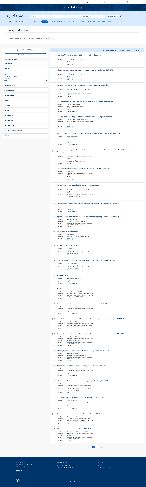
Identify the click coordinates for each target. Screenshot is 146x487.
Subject (6, 110)
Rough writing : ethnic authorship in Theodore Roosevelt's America (81, 414)
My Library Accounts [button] (135, 2)
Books (5, 74)
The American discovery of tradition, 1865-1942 (74, 429)
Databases (81, 21)
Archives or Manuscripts (59, 21)
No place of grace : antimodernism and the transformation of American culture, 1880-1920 (88, 133)
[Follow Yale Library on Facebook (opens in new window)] (17, 471)
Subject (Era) (8, 120)
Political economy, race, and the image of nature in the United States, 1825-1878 (84, 70)
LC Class (6, 136)
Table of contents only (74, 340)
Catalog (44, 21)
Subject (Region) (9, 115)
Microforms (7, 78)
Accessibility (101, 462)
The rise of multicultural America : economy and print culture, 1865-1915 (82, 304)
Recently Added (9, 95)
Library (6, 100)
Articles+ (72, 21)
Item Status (8, 63)
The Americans (62, 275)
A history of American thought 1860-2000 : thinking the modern (79, 55)
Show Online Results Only (25, 55)
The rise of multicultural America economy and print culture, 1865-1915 (82, 366)
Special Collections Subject (13, 130)
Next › (68, 50)
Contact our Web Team (64, 470)
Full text (70, 63)
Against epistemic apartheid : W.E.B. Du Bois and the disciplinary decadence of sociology (88, 217)
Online (5, 80)
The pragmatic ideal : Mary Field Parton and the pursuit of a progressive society (84, 117)
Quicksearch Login (94, 2)
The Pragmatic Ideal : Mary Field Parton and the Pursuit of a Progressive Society (84, 102)
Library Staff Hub (103, 470)
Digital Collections (93, 21)
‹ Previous (61, 50)
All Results (35, 21)
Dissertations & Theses (10, 76)
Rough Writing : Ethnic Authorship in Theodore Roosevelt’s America (81, 397)
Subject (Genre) (9, 125)
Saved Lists (81, 2)
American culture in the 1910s (67, 232)
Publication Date (9, 85)
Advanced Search (113, 16)
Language (7, 105)
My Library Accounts (63, 465)
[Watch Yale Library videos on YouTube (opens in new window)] (21, 471)
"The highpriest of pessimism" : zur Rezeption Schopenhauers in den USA (83, 351)
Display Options (111, 50)
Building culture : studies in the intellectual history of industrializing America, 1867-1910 (88, 260)
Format (6, 68)
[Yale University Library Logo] (73, 7)
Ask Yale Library (110, 2)
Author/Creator (9, 90)
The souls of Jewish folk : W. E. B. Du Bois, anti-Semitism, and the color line (82, 85)
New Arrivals (106, 21)
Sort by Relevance (125, 50)
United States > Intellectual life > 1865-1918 (38, 38)
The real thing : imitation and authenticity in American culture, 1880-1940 (82, 185)
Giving (100, 465)
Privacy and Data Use (104, 467)
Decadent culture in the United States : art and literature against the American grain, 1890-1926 (91, 319)
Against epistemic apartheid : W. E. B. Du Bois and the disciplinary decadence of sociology (88, 203)
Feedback (122, 2)
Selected (136, 50)
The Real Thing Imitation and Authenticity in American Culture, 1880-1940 (82, 168)
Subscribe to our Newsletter (66, 467)
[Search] (103, 16)
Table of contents (72, 435)
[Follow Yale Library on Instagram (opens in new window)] (19, 471)
